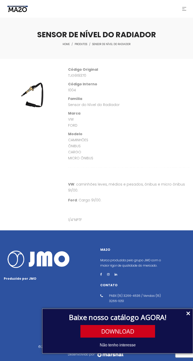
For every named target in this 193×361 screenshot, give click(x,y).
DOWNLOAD (117, 331)
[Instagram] (108, 274)
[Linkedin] (116, 274)
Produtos (81, 44)
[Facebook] (101, 274)
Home (66, 44)
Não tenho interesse (118, 345)
